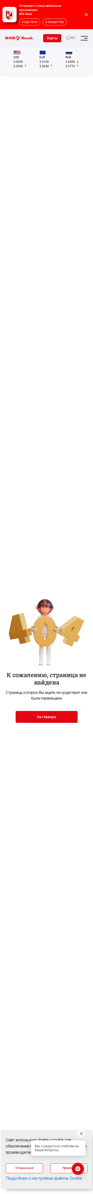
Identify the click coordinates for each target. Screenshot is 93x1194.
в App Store (29, 22)
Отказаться (24, 1168)
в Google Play (54, 22)
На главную (46, 717)
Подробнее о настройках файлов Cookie (44, 1178)
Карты (52, 38)
